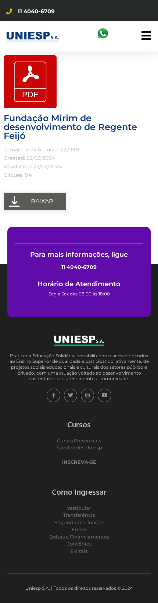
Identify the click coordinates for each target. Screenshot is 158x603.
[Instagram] (87, 395)
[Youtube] (104, 395)
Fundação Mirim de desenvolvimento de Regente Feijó (70, 127)
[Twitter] (70, 395)
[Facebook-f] (53, 395)
